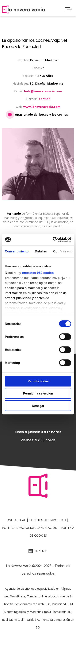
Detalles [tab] (41, 251)
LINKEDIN (40, 551)
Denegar (38, 405)
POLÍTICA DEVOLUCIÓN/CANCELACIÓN (29, 528)
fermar (44, 99)
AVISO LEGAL (16, 520)
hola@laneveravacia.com (43, 91)
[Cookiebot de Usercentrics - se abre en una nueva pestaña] (53, 239)
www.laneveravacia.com (41, 107)
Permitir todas (38, 381)
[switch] (65, 336)
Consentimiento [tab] (16, 251)
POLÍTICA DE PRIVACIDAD (47, 520)
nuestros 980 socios (38, 272)
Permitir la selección (38, 393)
